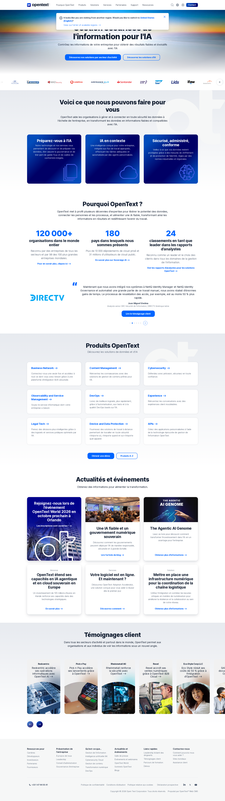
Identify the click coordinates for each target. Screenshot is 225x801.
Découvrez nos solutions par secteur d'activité (93, 57)
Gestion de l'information (95, 753)
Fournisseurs (32, 767)
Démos (147, 766)
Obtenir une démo (101, 456)
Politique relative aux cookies (140, 785)
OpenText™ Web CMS (188, 791)
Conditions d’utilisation (116, 785)
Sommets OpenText (123, 767)
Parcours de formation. (153, 762)
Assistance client (180, 762)
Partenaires (32, 763)
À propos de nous (64, 756)
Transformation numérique (96, 767)
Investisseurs (32, 760)
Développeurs (33, 756)
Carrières (31, 753)
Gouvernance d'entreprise (67, 767)
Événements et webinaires (126, 759)
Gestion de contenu (94, 763)
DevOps (88, 771)
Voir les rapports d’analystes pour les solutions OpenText (171, 269)
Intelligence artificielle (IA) (96, 756)
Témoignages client (152, 759)
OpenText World (122, 763)
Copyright (114, 791)
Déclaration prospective (167, 785)
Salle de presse (121, 756)
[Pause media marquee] (219, 82)
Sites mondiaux (179, 759)
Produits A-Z (126, 456)
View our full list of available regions (80, 25)
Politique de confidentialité (92, 785)
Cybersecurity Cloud (94, 760)
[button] (65, 5)
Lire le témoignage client (138, 310)
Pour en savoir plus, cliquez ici (52, 263)
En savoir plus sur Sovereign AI (111, 260)
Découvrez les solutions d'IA (141, 57)
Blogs (117, 770)
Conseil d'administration (66, 763)
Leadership (61, 759)
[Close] (164, 16)
